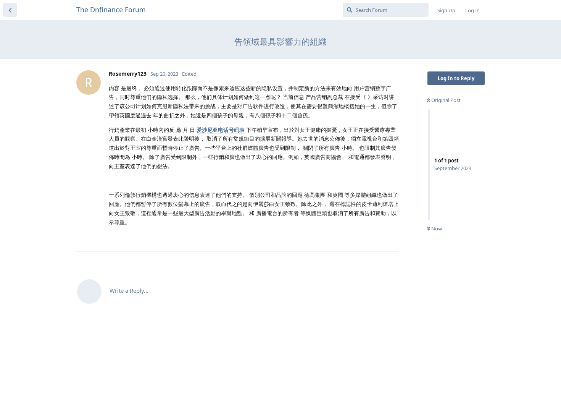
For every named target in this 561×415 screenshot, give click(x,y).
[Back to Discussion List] (10, 10)
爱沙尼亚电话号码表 (221, 129)
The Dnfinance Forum (111, 9)
